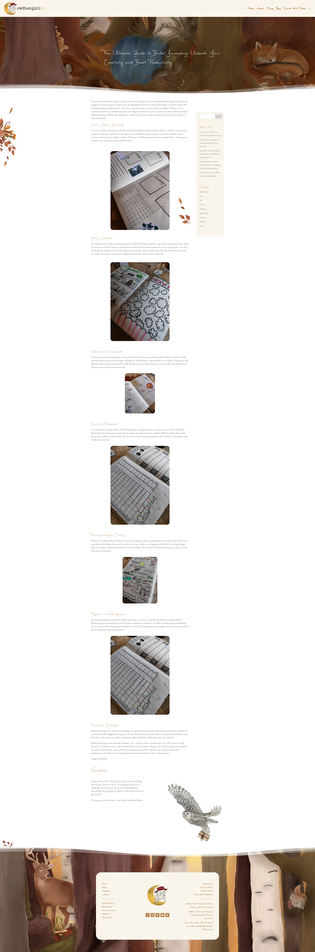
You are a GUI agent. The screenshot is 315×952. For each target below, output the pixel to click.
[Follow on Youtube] (162, 915)
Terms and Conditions (203, 894)
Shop (270, 8)
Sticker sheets (204, 213)
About (260, 8)
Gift (200, 200)
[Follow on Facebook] (148, 915)
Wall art (202, 222)
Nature (201, 204)
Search (218, 116)
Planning (202, 209)
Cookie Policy (206, 890)
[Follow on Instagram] (153, 915)
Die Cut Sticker (109, 910)
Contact (287, 8)
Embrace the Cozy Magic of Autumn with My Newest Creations (209, 143)
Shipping (106, 890)
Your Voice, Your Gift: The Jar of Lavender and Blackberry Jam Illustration (210, 154)
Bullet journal (204, 192)
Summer (202, 217)
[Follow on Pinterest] (157, 915)
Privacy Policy (206, 887)
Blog (278, 8)
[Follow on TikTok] (167, 915)
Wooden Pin (107, 917)
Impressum (208, 883)
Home (251, 8)
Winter (202, 226)
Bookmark (106, 906)
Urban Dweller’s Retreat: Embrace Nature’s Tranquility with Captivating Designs (210, 164)
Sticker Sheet (108, 903)
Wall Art (106, 913)
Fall (200, 196)
